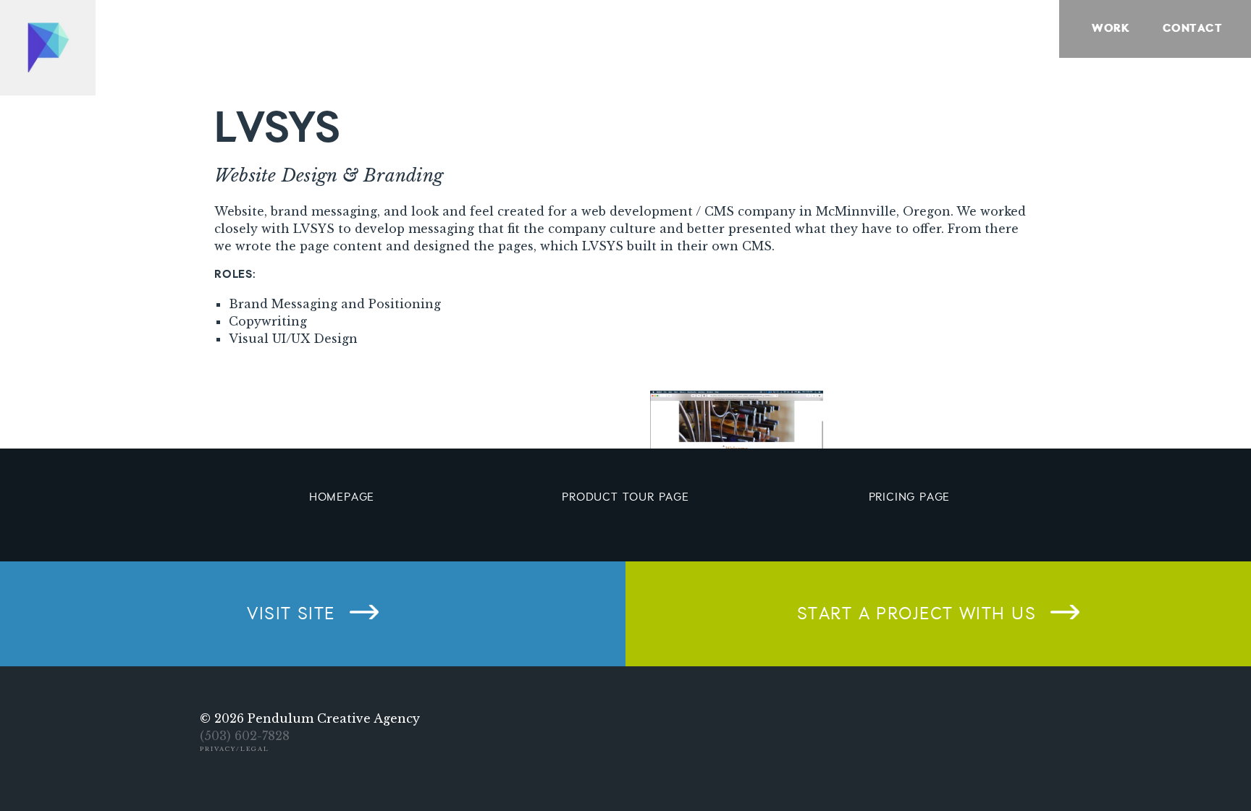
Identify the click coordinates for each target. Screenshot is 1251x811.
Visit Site (290, 614)
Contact (1192, 29)
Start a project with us (916, 614)
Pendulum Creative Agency (334, 718)
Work (1110, 29)
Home (48, 47)
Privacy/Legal (234, 748)
